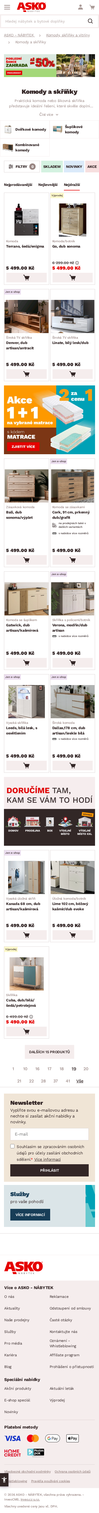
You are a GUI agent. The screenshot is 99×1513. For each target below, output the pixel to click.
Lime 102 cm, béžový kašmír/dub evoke (70, 904)
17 (49, 1068)
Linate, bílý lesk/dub (70, 340)
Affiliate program (64, 1355)
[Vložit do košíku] (26, 277)
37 (55, 1080)
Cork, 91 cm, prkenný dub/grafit (71, 512)
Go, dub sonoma (66, 243)
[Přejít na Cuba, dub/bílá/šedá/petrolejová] (26, 974)
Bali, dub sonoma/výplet (20, 512)
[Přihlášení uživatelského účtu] (80, 7)
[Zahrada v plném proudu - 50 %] (49, 75)
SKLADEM (52, 166)
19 (74, 1069)
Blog (7, 1367)
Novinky (74, 166)
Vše (79, 1080)
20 (85, 1068)
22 (31, 1080)
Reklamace (59, 1296)
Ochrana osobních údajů (73, 1471)
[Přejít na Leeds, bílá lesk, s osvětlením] (26, 701)
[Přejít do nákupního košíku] (92, 7)
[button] (4, 1479)
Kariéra (10, 1355)
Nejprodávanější (18, 184)
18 (62, 1068)
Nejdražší (72, 184)
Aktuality (12, 1308)
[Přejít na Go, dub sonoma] (72, 220)
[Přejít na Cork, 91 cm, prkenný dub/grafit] (72, 486)
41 (68, 1080)
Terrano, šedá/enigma (25, 243)
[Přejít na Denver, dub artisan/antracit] (26, 316)
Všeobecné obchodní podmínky (27, 1471)
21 (19, 1080)
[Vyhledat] (92, 21)
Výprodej (57, 1400)
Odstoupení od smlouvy (70, 1308)
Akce (92, 166)
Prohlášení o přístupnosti (72, 1367)
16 (37, 1068)
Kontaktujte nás (63, 1331)
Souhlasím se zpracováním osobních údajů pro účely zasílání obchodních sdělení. (50, 1153)
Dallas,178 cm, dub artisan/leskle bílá (69, 728)
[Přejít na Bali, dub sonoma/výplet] (26, 486)
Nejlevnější (47, 184)
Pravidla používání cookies (50, 1481)
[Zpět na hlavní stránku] (31, 7)
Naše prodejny (16, 1320)
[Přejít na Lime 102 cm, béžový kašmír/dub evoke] (72, 877)
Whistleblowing (15, 1481)
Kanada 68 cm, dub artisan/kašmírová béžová (23, 904)
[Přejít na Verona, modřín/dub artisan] (72, 598)
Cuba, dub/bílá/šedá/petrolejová (21, 1000)
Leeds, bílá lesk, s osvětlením (21, 728)
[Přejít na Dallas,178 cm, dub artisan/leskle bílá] (72, 701)
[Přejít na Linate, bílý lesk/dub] (72, 316)
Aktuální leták (62, 1388)
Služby (10, 1331)
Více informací (47, 1159)
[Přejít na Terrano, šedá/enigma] (26, 220)
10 (25, 1068)
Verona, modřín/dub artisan (71, 625)
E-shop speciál (17, 1400)
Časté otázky (61, 1320)
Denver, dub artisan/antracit (20, 343)
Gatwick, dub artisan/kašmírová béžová (22, 625)
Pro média (13, 1343)
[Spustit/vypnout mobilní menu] (7, 7)
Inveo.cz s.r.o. (30, 1499)
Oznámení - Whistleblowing (63, 1343)
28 (43, 1080)
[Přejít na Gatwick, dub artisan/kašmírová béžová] (26, 598)
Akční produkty (17, 1388)
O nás (9, 1296)
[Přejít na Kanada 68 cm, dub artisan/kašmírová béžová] (26, 877)
